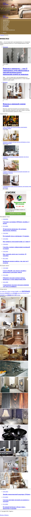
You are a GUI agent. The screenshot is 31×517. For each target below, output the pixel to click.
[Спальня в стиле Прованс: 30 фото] (14, 424)
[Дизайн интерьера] (8, 13)
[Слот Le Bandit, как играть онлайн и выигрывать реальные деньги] (11, 126)
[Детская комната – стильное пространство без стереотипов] (14, 488)
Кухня (5, 26)
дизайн (16, 291)
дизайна (20, 291)
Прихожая (6, 21)
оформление (24, 293)
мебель (18, 293)
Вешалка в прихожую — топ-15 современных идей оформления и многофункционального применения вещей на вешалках (16, 71)
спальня (2, 295)
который (11, 293)
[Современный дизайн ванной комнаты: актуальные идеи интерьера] (11, 185)
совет (28, 293)
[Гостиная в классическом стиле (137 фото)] (14, 360)
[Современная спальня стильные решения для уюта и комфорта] (11, 155)
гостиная (13, 291)
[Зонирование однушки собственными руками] (14, 472)
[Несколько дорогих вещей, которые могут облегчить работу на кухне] (14, 376)
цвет (15, 295)
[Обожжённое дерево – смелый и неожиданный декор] (14, 408)
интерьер (26, 291)
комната (7, 293)
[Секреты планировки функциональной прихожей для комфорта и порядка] (11, 170)
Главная (2, 35)
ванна (3, 291)
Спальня (6, 24)
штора (18, 295)
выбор (6, 291)
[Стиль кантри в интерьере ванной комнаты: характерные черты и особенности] (14, 344)
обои (21, 293)
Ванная (5, 27)
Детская (5, 23)
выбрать (8, 291)
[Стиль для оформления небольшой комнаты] (14, 392)
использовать (2, 293)
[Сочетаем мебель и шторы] (14, 456)
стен (6, 295)
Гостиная (6, 22)
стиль (9, 295)
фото (12, 295)
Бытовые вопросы (9, 30)
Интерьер (6, 28)
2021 (1, 291)
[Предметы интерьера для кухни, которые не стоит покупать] (14, 440)
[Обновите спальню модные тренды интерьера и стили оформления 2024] (11, 140)
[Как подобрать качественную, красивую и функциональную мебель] (14, 328)
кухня (15, 293)
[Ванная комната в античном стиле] (14, 312)
